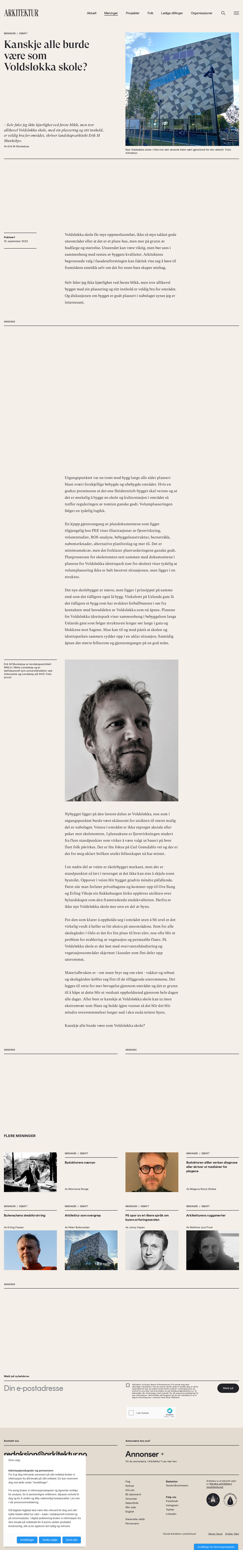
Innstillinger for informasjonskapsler (216, 1547)
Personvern (132, 1523)
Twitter (170, 1509)
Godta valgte (49, 1539)
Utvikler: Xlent (232, 1534)
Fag (127, 1481)
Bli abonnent (133, 1494)
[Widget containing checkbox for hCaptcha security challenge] (151, 1413)
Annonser (142, 1454)
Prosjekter (133, 13)
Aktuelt (91, 13)
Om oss (129, 1490)
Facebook (172, 1501)
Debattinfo (132, 1503)
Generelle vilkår (135, 1519)
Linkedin (171, 1513)
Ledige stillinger (172, 13)
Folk (150, 13)
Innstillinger (27, 1539)
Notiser (129, 1485)
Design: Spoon (215, 1534)
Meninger (111, 13)
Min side (130, 1507)
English (129, 1511)
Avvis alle (71, 1539)
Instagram (172, 1505)
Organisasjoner (202, 13)
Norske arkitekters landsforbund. (219, 1485)
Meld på (228, 1388)
